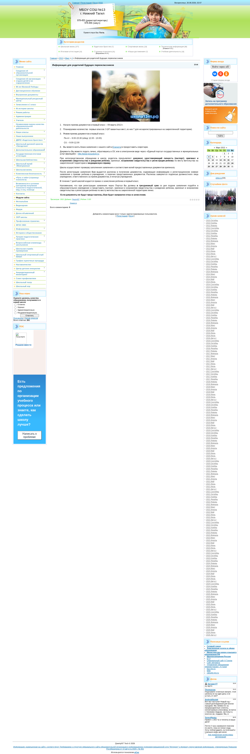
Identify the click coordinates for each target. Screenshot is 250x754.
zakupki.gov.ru (213, 673)
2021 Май (210, 481)
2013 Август (211, 256)
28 (221, 166)
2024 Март (210, 568)
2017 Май (210, 361)
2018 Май (210, 392)
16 (228, 160)
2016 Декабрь (212, 348)
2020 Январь (211, 440)
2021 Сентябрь (212, 492)
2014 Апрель (211, 277)
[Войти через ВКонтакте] (214, 73)
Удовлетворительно (26, 310)
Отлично (21, 304)
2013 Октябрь (212, 261)
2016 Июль (210, 336)
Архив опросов (31, 318)
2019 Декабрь (212, 438)
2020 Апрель (211, 448)
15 (224, 160)
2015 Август (211, 307)
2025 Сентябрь (212, 612)
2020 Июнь (210, 453)
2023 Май (210, 543)
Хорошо (21, 307)
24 (232, 163)
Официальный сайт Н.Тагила (219, 660)
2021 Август (211, 489)
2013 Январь (211, 238)
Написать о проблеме (29, 435)
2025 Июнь (210, 604)
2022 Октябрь (212, 525)
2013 (61, 58)
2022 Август (211, 520)
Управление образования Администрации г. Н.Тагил (216, 666)
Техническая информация (172, 47)
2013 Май (210, 249)
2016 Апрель (211, 328)
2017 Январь (211, 351)
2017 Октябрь (212, 374)
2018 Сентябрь (212, 402)
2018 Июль (210, 397)
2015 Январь (211, 295)
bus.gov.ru (211, 669)
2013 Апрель (211, 246)
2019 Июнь (210, 425)
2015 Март (210, 300)
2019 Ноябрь (211, 435)
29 (224, 166)
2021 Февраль (212, 474)
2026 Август (211, 635)
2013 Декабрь (212, 266)
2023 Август (211, 550)
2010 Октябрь (212, 220)
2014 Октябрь (212, 287)
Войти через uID (220, 67)
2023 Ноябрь (211, 558)
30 (228, 166)
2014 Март (210, 274)
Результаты (18, 318)
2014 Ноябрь (211, 289)
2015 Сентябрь (212, 310)
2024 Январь (211, 563)
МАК (209, 671)
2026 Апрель (211, 627)
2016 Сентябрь (212, 341)
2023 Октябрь (212, 556)
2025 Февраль (212, 594)
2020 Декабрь (212, 469)
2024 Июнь (210, 576)
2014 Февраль (212, 272)
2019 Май (210, 423)
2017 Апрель (211, 359)
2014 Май (210, 279)
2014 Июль (210, 282)
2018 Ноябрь (211, 407)
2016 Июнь (210, 333)
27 (217, 166)
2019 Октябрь (212, 433)
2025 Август (211, 609)
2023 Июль (210, 548)
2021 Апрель (211, 479)
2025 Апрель (211, 599)
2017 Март (210, 356)
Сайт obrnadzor (213, 663)
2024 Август (211, 581)
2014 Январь (211, 269)
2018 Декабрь (212, 410)
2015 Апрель (211, 302)
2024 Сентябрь (212, 584)
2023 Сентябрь (212, 553)
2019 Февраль (212, 415)
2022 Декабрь (212, 530)
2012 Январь (211, 225)
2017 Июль (210, 366)
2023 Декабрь (212, 561)
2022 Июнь (210, 515)
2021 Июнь (210, 484)
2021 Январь (211, 471)
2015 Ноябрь (211, 315)
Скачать (117, 147)
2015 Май (210, 305)
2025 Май (210, 602)
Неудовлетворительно (27, 313)
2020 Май (210, 451)
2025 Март (210, 597)
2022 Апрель (211, 510)
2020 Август (211, 458)
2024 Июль (210, 579)
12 (213, 160)
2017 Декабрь (212, 379)
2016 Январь (211, 320)
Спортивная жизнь (136, 47)
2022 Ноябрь (211, 527)
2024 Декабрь (212, 589)
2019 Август (211, 428)
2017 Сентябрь (212, 371)
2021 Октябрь (212, 494)
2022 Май (210, 512)
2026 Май (210, 630)
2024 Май (210, 573)
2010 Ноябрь (211, 223)
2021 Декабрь (212, 499)
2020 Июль (210, 456)
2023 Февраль (212, 535)
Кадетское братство (102, 47)
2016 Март (210, 325)
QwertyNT (75, 199)
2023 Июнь (210, 545)
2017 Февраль (212, 353)
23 (228, 163)
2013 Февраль (212, 241)
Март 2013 (220, 148)
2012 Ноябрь (211, 233)
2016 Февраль (212, 323)
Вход (95, 3)
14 (221, 160)
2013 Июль (210, 254)
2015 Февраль (212, 297)
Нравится (73, 203)
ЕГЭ (208, 658)
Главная (75, 3)
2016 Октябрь (212, 343)
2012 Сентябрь (212, 228)
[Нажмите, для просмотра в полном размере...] (126, 121)
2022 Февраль (212, 504)
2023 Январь (211, 533)
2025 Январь (211, 591)
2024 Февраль (212, 566)
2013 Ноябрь (211, 264)
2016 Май (210, 330)
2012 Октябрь (212, 231)
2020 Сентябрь (212, 461)
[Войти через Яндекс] (220, 73)
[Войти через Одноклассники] (226, 73)
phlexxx (219, 178)
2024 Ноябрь (211, 586)
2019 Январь (211, 412)
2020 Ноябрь (211, 466)
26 (213, 166)
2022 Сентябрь (212, 522)
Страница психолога (103, 51)
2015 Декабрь (212, 318)
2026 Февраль (212, 622)
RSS (101, 3)
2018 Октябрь (212, 405)
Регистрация (86, 3)
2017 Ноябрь (211, 376)
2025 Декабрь (212, 617)
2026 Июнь (210, 632)
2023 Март (210, 538)
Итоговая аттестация (70, 51)
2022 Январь (211, 502)
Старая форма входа (220, 80)
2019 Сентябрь (212, 430)
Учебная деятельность (171, 51)
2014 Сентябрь (212, 284)
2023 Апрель (211, 540)
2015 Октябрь (212, 312)
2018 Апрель (211, 389)
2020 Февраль (212, 443)
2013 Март (210, 243)
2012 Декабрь (212, 236)
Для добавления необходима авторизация (220, 736)
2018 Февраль (212, 384)
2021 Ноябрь (211, 497)
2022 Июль (210, 517)
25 (209, 166)
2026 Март (210, 625)
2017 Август (211, 369)
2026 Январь (211, 620)
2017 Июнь (210, 364)
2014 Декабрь (212, 292)
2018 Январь (211, 382)
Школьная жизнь (68, 47)
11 (209, 160)
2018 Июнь (210, 394)
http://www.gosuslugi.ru (88, 154)
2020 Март (210, 446)
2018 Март (210, 387)
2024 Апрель (211, 571)
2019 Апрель (211, 420)
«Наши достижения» (136, 51)
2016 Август (211, 338)
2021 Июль (210, 486)
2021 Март (210, 476)
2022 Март (210, 507)
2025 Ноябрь (211, 614)
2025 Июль (210, 607)
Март (67, 58)
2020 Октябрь (212, 463)
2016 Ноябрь (211, 346)
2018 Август (211, 399)
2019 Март (210, 417)
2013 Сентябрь (212, 259)
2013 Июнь (210, 251)
